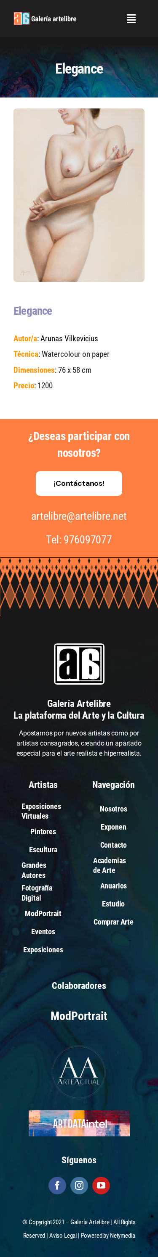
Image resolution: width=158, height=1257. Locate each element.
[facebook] (57, 1185)
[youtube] (101, 1185)
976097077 (88, 539)
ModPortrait (79, 1016)
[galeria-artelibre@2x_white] (44, 15)
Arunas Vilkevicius (69, 338)
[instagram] (79, 1185)
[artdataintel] (79, 1113)
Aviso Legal (63, 1235)
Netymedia (122, 1235)
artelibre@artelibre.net (78, 516)
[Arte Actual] (79, 1046)
